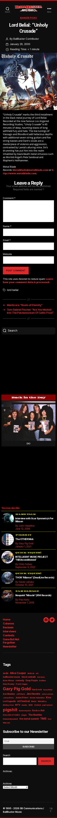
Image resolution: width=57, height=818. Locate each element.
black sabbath (29, 677)
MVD (31, 705)
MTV (17, 705)
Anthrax (30, 673)
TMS (43, 718)
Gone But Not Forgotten (11, 641)
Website (7, 254)
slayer (24, 715)
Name (7, 226)
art (37, 673)
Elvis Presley (8, 684)
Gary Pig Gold (17, 688)
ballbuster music (11, 677)
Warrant (6, 723)
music (24, 705)
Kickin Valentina (37, 698)
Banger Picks (28, 18)
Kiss (48, 697)
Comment (9, 198)
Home (6, 619)
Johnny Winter (8, 698)
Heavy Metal (47, 690)
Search (6, 755)
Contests (8, 635)
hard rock (37, 689)
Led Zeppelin (9, 701)
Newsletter (10, 646)
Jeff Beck (20, 694)
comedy (19, 680)
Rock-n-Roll (38, 710)
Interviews (9, 631)
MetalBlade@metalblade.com (30, 170)
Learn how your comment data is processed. (28, 280)
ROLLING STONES (11, 715)
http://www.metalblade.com (28, 171)
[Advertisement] (28, 364)
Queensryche (25, 711)
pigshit (10, 709)
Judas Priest (21, 697)
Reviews (8, 627)
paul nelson (47, 705)
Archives (7, 783)
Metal (33, 701)
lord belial (12, 290)
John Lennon (47, 694)
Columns (8, 623)
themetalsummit (10, 719)
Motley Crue (8, 705)
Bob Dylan (41, 677)
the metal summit (29, 718)
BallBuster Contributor (26, 38)
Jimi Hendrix (33, 693)
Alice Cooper (18, 673)
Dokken (42, 681)
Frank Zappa (21, 684)
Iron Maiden (9, 694)
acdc (5, 673)
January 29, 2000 (20, 44)
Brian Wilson (8, 681)
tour (49, 719)
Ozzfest (37, 705)
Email (7, 240)
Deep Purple (32, 680)
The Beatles (35, 714)
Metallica (42, 701)
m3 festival (23, 701)
